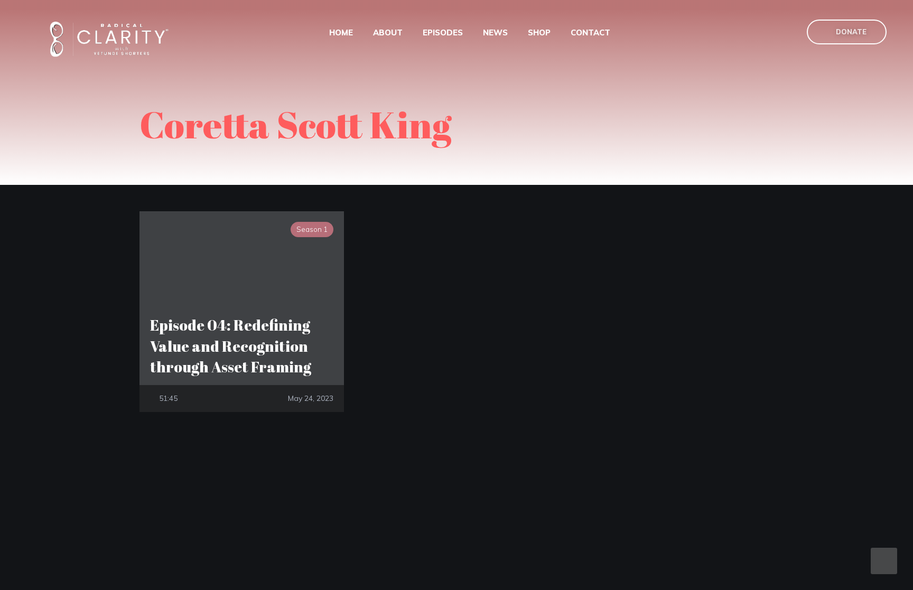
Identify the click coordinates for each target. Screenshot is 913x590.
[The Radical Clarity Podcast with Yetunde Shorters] (112, 38)
